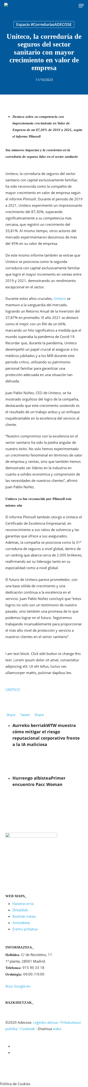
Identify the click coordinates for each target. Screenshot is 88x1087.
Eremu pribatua (25, 929)
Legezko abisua (45, 1022)
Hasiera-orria (23, 903)
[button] (81, 5)
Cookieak (27, 1028)
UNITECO (12, 689)
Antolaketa (21, 922)
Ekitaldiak (20, 910)
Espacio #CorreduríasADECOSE (44, 24)
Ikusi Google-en (18, 986)
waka (57, 1028)
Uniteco (60, 298)
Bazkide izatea (23, 916)
